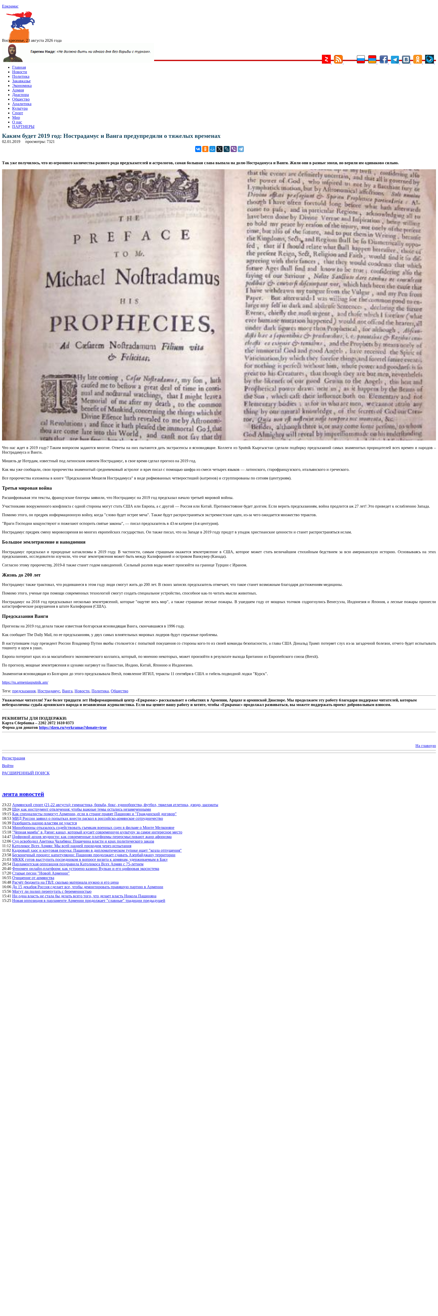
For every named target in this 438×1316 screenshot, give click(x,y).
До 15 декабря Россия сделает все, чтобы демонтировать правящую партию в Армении (87, 887)
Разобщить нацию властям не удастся (44, 823)
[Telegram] (241, 149)
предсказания (23, 691)
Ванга (67, 691)
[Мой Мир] (212, 149)
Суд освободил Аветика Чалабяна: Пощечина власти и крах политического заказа (83, 841)
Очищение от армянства (33, 878)
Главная (19, 67)
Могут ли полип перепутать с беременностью (52, 891)
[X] (219, 149)
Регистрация (13, 758)
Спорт (17, 113)
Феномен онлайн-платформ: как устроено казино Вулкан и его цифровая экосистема (85, 868)
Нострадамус (49, 691)
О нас (17, 122)
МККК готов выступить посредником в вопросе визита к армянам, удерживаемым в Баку (90, 859)
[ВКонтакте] (198, 149)
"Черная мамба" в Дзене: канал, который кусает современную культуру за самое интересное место (97, 832)
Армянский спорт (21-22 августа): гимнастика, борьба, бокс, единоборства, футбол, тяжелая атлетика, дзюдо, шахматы (115, 805)
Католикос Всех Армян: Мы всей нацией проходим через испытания (71, 846)
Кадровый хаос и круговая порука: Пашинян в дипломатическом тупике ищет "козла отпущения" (97, 850)
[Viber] (234, 149)
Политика (20, 76)
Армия (18, 90)
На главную (425, 746)
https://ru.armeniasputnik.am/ (25, 682)
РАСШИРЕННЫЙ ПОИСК (26, 773)
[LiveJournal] (227, 149)
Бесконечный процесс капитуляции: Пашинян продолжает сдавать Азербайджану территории (93, 855)
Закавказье (21, 81)
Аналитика (21, 104)
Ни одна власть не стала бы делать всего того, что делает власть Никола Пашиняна (84, 896)
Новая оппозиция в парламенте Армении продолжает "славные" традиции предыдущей (88, 900)
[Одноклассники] (205, 149)
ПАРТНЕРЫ (23, 126)
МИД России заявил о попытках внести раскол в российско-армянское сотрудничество (87, 818)
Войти (7, 765)
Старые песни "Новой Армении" (41, 873)
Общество (21, 99)
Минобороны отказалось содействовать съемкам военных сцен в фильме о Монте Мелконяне (93, 827)
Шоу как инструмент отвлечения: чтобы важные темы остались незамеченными (81, 809)
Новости (19, 72)
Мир (16, 117)
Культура (20, 108)
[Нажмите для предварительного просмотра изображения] (219, 439)
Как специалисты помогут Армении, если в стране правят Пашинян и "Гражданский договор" (94, 814)
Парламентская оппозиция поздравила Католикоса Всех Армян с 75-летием (77, 864)
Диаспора (20, 94)
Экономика (22, 85)
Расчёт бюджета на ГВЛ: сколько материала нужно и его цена (65, 882)
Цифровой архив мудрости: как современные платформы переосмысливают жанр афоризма (92, 837)
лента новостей (23, 794)
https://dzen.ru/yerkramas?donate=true (73, 727)
